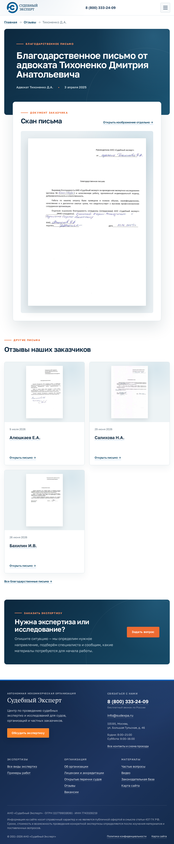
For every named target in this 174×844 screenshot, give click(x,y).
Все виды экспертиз (22, 766)
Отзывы (30, 22)
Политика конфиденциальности (126, 836)
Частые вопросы (133, 766)
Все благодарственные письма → (28, 581)
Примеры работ (19, 773)
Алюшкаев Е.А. (25, 437)
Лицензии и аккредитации (84, 773)
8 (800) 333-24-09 (128, 701)
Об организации (76, 766)
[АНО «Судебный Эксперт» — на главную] (22, 7)
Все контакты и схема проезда (128, 746)
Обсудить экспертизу (28, 733)
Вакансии (71, 792)
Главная (10, 22)
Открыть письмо (23, 457)
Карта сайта (130, 785)
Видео (125, 773)
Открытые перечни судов (83, 779)
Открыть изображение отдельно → (128, 122)
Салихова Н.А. (109, 437)
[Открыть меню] (165, 8)
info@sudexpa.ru (120, 715)
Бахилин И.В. (23, 545)
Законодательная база (137, 779)
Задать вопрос (143, 632)
